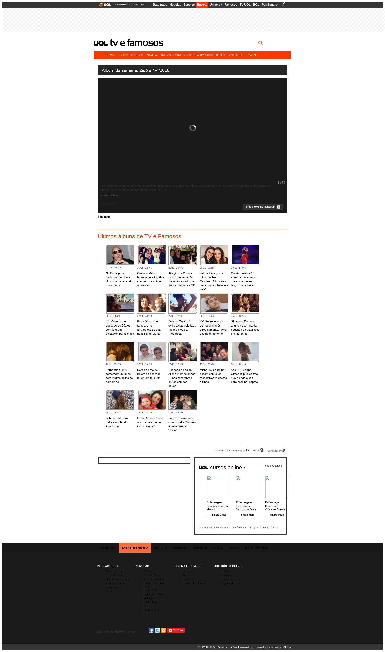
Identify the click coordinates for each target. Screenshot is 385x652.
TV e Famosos (136, 42)
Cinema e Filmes (187, 566)
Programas (228, 575)
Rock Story (150, 602)
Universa (216, 4)
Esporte (189, 4)
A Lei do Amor (152, 575)
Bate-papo (160, 4)
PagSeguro (270, 4)
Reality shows (203, 54)
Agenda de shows (232, 583)
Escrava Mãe (151, 590)
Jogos (234, 547)
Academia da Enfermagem (213, 527)
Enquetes (188, 579)
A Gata (148, 571)
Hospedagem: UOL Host (279, 647)
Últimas (110, 54)
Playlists (227, 579)
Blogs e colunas (131, 54)
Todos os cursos (273, 465)
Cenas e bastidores (194, 583)
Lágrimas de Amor (154, 594)
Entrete (202, 4)
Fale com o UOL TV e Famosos (229, 450)
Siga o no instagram (261, 206)
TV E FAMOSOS (107, 566)
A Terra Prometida (154, 579)
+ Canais (251, 54)
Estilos (226, 571)
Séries (220, 54)
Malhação (149, 598)
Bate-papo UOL (256, 547)
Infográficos (189, 571)
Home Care (269, 527)
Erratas (256, 450)
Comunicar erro (275, 451)
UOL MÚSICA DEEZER (228, 566)
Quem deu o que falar (176, 54)
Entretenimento (135, 547)
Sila (146, 606)
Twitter (158, 630)
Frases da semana (115, 575)
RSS (164, 630)
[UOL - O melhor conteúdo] (104, 6)
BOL (256, 4)
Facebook (152, 630)
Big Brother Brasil (114, 583)
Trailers (187, 575)
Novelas (152, 54)
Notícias (175, 4)
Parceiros (235, 54)
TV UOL (245, 4)
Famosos (230, 4)
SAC (143, 4)
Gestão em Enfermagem (245, 527)
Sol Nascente (151, 610)
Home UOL (108, 547)
